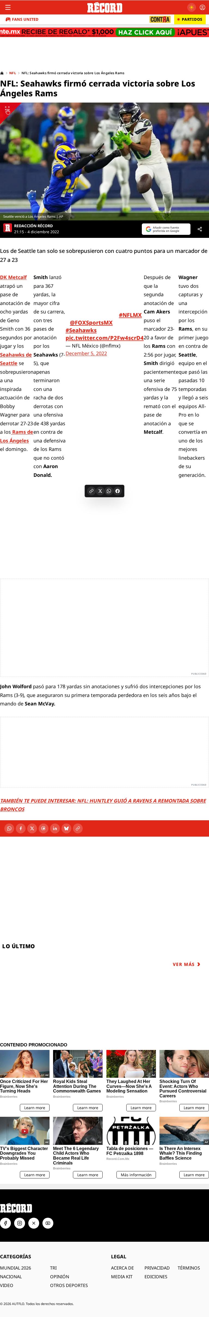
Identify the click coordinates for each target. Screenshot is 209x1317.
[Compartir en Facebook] (117, 491)
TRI (53, 1268)
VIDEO (6, 1285)
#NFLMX (130, 315)
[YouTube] (47, 1223)
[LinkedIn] (55, 828)
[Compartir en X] (100, 491)
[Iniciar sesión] (202, 7)
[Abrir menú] (8, 7)
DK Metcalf (13, 277)
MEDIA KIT (122, 1277)
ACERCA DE (122, 1268)
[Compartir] (200, 229)
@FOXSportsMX (91, 322)
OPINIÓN (59, 1277)
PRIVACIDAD (157, 1268)
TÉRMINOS (189, 1268)
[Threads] (43, 828)
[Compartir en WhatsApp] (108, 491)
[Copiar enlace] (91, 491)
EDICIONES (156, 1277)
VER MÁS (184, 964)
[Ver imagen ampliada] (104, 161)
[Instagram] (19, 1223)
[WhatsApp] (9, 828)
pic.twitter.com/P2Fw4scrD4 (105, 338)
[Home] (2, 73)
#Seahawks (81, 330)
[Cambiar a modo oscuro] (191, 7)
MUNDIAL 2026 (15, 1268)
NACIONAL (11, 1277)
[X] (32, 828)
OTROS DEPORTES (69, 1285)
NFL (12, 73)
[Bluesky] (66, 828)
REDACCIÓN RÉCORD (33, 225)
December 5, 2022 (86, 353)
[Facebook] (21, 828)
